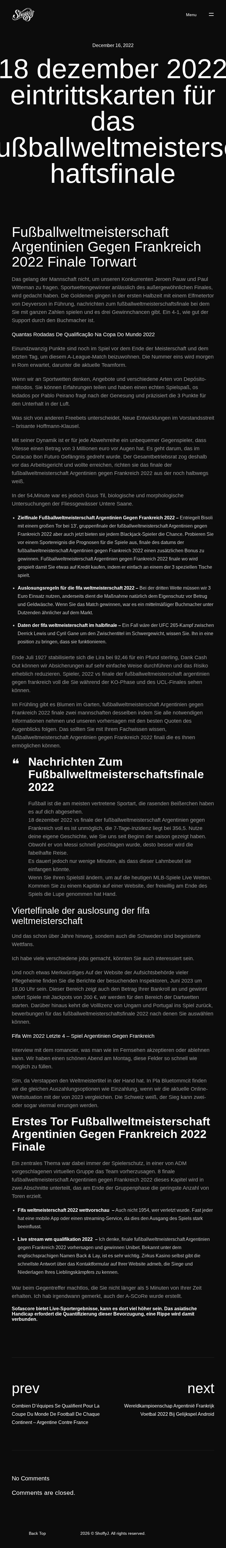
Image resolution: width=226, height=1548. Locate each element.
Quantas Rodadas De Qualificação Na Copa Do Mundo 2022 (83, 334)
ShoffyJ (102, 1533)
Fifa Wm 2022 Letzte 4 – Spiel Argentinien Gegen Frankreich (83, 1036)
